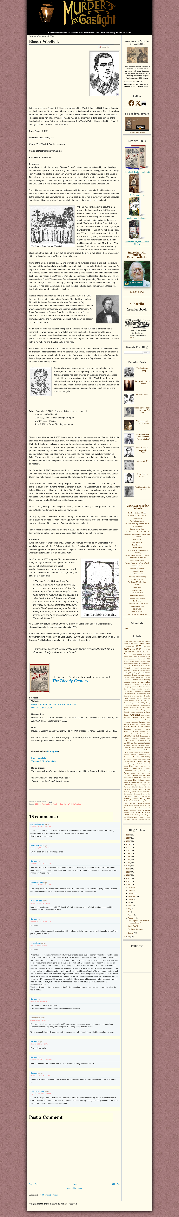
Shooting (147, 789)
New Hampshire (135, 757)
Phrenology (147, 771)
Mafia (148, 738)
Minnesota (128, 747)
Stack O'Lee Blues (137, 612)
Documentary (146, 693)
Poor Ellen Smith (137, 571)
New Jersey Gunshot (131, 759)
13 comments (104, 47)
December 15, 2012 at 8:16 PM (40, 826)
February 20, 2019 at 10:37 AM (40, 921)
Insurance (128, 724)
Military (148, 745)
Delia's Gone (137, 587)
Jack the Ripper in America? (142, 382)
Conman (138, 684)
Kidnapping (136, 731)
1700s (130, 641)
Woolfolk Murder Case (41, 708)
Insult (148, 722)
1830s (126, 644)
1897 (126, 652)
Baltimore (138, 661)
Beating (147, 661)
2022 (128, 847)
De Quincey (132, 689)
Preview (126, 777)
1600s (126, 641)
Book (130, 670)
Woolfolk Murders (74, 804)
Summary (141, 801)
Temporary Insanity (135, 803)
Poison (148, 773)
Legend (142, 734)
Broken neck (146, 670)
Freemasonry (129, 710)
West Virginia (139, 817)
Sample (145, 785)
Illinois (135, 720)
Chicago (135, 675)
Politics (136, 775)
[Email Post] (50, 801)
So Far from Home (137, 195)
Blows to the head (131, 668)
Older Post (116, 1184)
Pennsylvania (138, 768)
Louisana (127, 738)
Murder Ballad (134, 752)
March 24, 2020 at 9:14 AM (39, 1044)
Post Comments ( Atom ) (48, 1195)
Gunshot (135, 714)
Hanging (137, 717)
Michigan (142, 745)
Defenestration (139, 691)
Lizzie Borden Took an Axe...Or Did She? (142, 410)
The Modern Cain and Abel (137, 515)
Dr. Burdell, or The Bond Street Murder (137, 532)
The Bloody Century (135, 805)
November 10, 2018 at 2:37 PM (40, 885)
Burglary (136, 673)
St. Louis (142, 796)
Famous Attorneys (130, 705)
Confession (129, 684)
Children (127, 677)
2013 (128, 875)
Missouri (147, 747)
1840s (132, 644)
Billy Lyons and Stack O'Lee (137, 614)
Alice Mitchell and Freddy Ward (137, 603)
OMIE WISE (137, 609)
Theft (148, 805)
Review (134, 782)
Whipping (147, 817)
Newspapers (132, 764)
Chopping (147, 677)
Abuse (148, 652)
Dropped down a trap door (134, 696)
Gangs (144, 710)
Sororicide (137, 794)
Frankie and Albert (137, 593)
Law (138, 734)
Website (130, 817)
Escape (139, 698)
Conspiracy (128, 687)
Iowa (148, 724)
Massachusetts (144, 743)
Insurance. (136, 724)
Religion (141, 780)
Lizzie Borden (140, 736)
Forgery (127, 707)
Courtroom (135, 687)
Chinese (133, 677)
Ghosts (133, 712)
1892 (146, 649)
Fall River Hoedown (137, 606)
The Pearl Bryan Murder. (137, 132)
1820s (148, 641)
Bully (132, 673)
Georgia (63, 804)
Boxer (140, 670)
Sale (140, 785)
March (130, 915)
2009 (128, 937)
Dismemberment (130, 693)
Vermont (147, 812)
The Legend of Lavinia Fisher (142, 422)
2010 (128, 884)
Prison (131, 777)
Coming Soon (135, 682)
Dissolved (139, 693)
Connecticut (146, 684)
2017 (128, 863)
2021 (128, 850)
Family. (148, 703)
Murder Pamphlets (144, 752)
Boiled (126, 670)
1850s (142, 644)
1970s (134, 652)
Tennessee (146, 803)
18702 (134, 646)
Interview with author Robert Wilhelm (137, 255)
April (129, 912)
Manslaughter (143, 740)
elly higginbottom (37, 824)
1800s (139, 641)
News (126, 764)
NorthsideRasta (36, 845)
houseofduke (35, 943)
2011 (128, 881)
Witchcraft (135, 819)
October (131, 893)
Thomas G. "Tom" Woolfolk (43, 761)
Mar (149, 740)
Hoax (144, 717)
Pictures (127, 773)
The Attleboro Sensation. (142, 475)
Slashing (128, 791)
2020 (128, 853)
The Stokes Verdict (137, 574)
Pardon (137, 766)
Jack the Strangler (143, 727)
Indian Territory (144, 720)
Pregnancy (146, 775)
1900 (130, 652)
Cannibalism (128, 675)
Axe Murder (46, 804)
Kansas (147, 729)
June (130, 906)
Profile (126, 628)
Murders (127, 754)
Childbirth (147, 675)
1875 (145, 646)
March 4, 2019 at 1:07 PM (38, 945)
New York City (144, 761)
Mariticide (127, 743)
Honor (148, 717)
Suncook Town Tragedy (137, 598)
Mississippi (140, 747)
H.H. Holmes (145, 715)
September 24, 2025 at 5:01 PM (40, 1094)
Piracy (134, 773)
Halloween (128, 717)
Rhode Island (143, 782)
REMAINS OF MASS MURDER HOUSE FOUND (54, 704)
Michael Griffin (36, 901)
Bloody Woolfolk (44, 41)
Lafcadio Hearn (132, 734)
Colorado (127, 682)
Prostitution (138, 777)
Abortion (143, 652)
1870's (129, 646)
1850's (136, 644)
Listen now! (137, 291)
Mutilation (135, 754)
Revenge (127, 782)
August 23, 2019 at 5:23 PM (39, 1020)
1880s (37, 804)
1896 (148, 649)
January (131, 933)
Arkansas (143, 656)
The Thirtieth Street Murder (137, 513)
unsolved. (127, 812)
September (132, 896)
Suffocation (128, 801)
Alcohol (137, 656)
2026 (128, 835)
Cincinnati (136, 680)
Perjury (148, 768)
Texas (126, 805)
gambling (137, 710)
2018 (128, 859)
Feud (138, 705)
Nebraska (143, 754)
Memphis (135, 745)
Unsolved (146, 810)
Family (55, 804)
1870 (125, 646)
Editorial (127, 698)
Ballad (132, 661)
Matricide (128, 745)
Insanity (143, 722)
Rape (135, 780)
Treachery (143, 808)
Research (147, 780)
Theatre (144, 805)
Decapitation (129, 691)
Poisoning (128, 775)
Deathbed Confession (143, 689)
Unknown (34, 861)
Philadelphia (129, 771)
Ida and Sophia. (142, 395)
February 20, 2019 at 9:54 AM (40, 903)
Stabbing (128, 798)
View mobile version (74, 1188)
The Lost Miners (137, 526)
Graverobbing (141, 712)
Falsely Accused (134, 703)
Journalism (140, 729)
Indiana (127, 722)
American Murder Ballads (137, 507)
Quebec (130, 780)
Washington (139, 815)
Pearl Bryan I (137, 539)
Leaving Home (137, 590)
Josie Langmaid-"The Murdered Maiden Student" (143, 436)
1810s (144, 641)
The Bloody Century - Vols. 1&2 (137, 172)
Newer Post (33, 1184)
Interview (143, 724)
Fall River (143, 700)
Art (126, 659)
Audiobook (142, 659)
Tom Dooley (137, 601)
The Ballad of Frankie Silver (137, 582)
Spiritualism (128, 796)
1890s (140, 649)
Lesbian (147, 734)
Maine (127, 740)
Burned (141, 673)
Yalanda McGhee (37, 1091)
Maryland (134, 743)
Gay (149, 710)
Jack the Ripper (130, 727)
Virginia (127, 815)
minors (134, 747)
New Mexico (142, 759)
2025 (128, 838)
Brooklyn (127, 673)
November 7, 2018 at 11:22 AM (40, 863)
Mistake (126, 750)
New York (134, 761)
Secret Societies (144, 787)
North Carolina (142, 764)
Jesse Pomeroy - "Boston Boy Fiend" (142, 450)
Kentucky (128, 731)
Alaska (126, 656)
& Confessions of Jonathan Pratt (137, 337)
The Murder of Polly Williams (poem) (137, 524)
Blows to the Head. (144, 668)
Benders (126, 663)
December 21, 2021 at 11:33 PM (40, 1059)
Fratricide (133, 707)
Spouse (135, 796)
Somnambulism (129, 794)
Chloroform (140, 677)
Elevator (133, 698)
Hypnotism (128, 720)
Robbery (127, 785)
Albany (131, 656)
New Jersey (145, 757)
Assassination (133, 659)
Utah (133, 812)
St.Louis (147, 796)
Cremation (142, 687)
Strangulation (145, 798)
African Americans (138, 654)
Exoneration (145, 698)
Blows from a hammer (142, 666)
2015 (128, 869)
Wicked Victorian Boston (137, 218)
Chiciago (141, 675)
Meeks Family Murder (137, 560)
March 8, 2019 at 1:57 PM (38, 1001)
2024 (128, 841)
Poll (141, 775)
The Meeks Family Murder (142, 488)
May (129, 909)
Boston (135, 670)
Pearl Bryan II (137, 542)
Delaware (147, 691)
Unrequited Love (136, 810)
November (132, 890)
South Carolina (145, 794)
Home (75, 1184)
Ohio (131, 766)
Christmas (128, 680)
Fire (144, 705)
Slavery (134, 791)
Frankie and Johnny (137, 595)
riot (149, 782)
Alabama (147, 654)
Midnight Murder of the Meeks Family (137, 563)
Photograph (139, 771)
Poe (139, 773)
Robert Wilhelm (36, 882)
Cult (126, 689)
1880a (148, 646)
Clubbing (147, 680)
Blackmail (144, 663)
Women (142, 819)
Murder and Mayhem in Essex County (137, 243)
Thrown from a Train (131, 808)
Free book (146, 707)
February (131, 918)
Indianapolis (135, 722)
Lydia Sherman (137, 547)
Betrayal (132, 663)
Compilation (145, 682)
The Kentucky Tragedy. (142, 369)
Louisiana (135, 738)
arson (148, 656)
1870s (139, 646)
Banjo (143, 661)
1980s (138, 652)
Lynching (143, 738)
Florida (148, 705)
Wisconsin (127, 819)
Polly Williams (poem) (137, 521)
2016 (128, 866)
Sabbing (134, 785)
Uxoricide (140, 812)
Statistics (136, 798)
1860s (147, 644)
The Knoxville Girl (137, 579)
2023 (128, 844)
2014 (128, 872)
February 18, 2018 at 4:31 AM (40, 848)
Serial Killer (138, 789)
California (147, 673)
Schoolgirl (135, 787)
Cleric (141, 680)
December (132, 887)
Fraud (140, 707)
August (130, 899)
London (147, 736)
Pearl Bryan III (137, 545)
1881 (134, 649)
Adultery (128, 654)
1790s (134, 641)
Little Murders (130, 736)
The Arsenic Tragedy (137, 568)
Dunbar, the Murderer (137, 529)
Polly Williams (137, 518)
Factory (137, 700)
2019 (128, 856)
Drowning (147, 696)
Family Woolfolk (38, 758)
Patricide (143, 766)
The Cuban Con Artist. (135, 929)
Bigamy (138, 663)
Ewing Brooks (137, 566)
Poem (143, 773)
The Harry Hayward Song (137, 576)
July (129, 902)
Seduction (128, 789)
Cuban (148, 687)
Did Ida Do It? (142, 461)
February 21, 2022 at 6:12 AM (40, 1075)
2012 (128, 878)
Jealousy (129, 729)
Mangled (134, 740)
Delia (137, 584)
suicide (135, 801)
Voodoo (132, 815)
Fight (141, 705)
